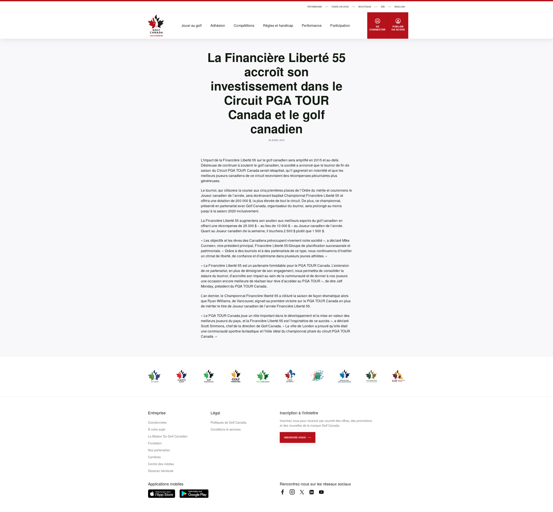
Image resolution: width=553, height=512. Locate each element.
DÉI (383, 6)
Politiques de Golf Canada (228, 422)
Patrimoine (314, 6)
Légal (215, 412)
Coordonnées (157, 422)
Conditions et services (226, 429)
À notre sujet (156, 429)
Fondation (155, 443)
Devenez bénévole (160, 471)
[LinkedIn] (311, 492)
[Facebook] (282, 492)
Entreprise (157, 412)
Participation (340, 25)
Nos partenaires (159, 450)
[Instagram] (292, 492)
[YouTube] (321, 492)
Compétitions (244, 25)
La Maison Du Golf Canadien (168, 436)
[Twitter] (302, 492)
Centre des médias (161, 464)
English (399, 6)
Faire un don (340, 6)
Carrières (154, 457)
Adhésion (217, 25)
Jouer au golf (191, 25)
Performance (312, 25)
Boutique (364, 6)
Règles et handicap (278, 25)
